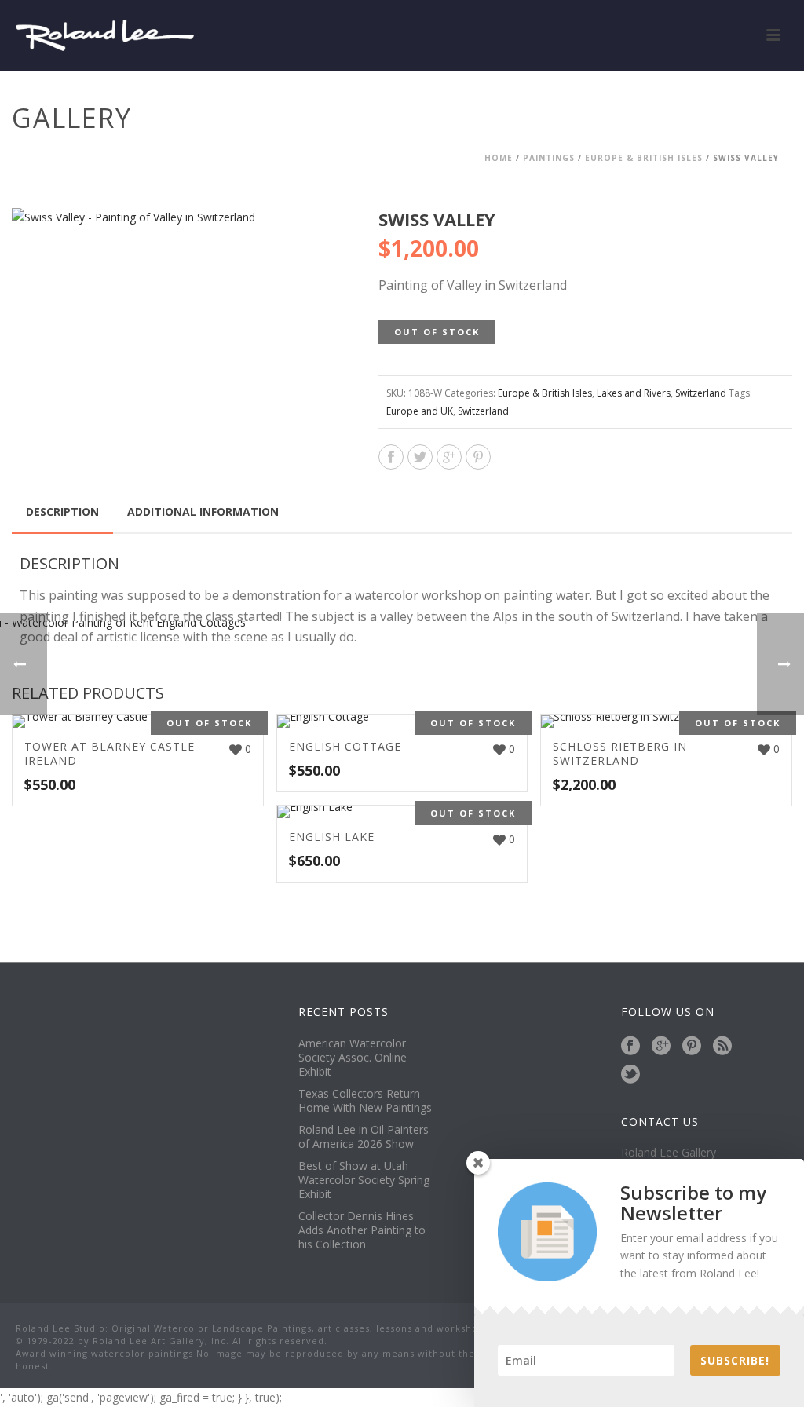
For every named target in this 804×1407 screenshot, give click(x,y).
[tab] (62, 512)
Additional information (203, 511)
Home (498, 157)
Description (62, 511)
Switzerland (700, 393)
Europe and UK (419, 411)
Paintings (549, 157)
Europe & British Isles (644, 157)
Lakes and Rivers (634, 393)
